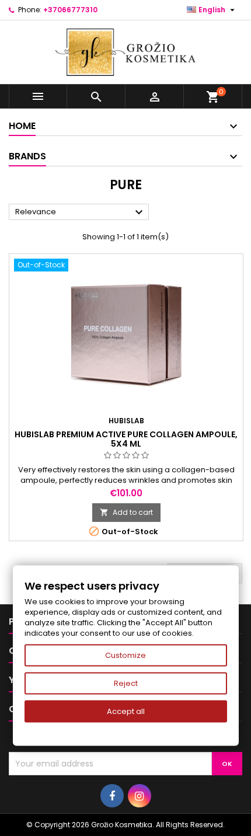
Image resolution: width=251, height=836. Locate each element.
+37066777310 (70, 10)
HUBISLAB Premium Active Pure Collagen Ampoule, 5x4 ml (126, 439)
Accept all (126, 711)
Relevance (80, 212)
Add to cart (126, 512)
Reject (126, 683)
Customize (125, 655)
